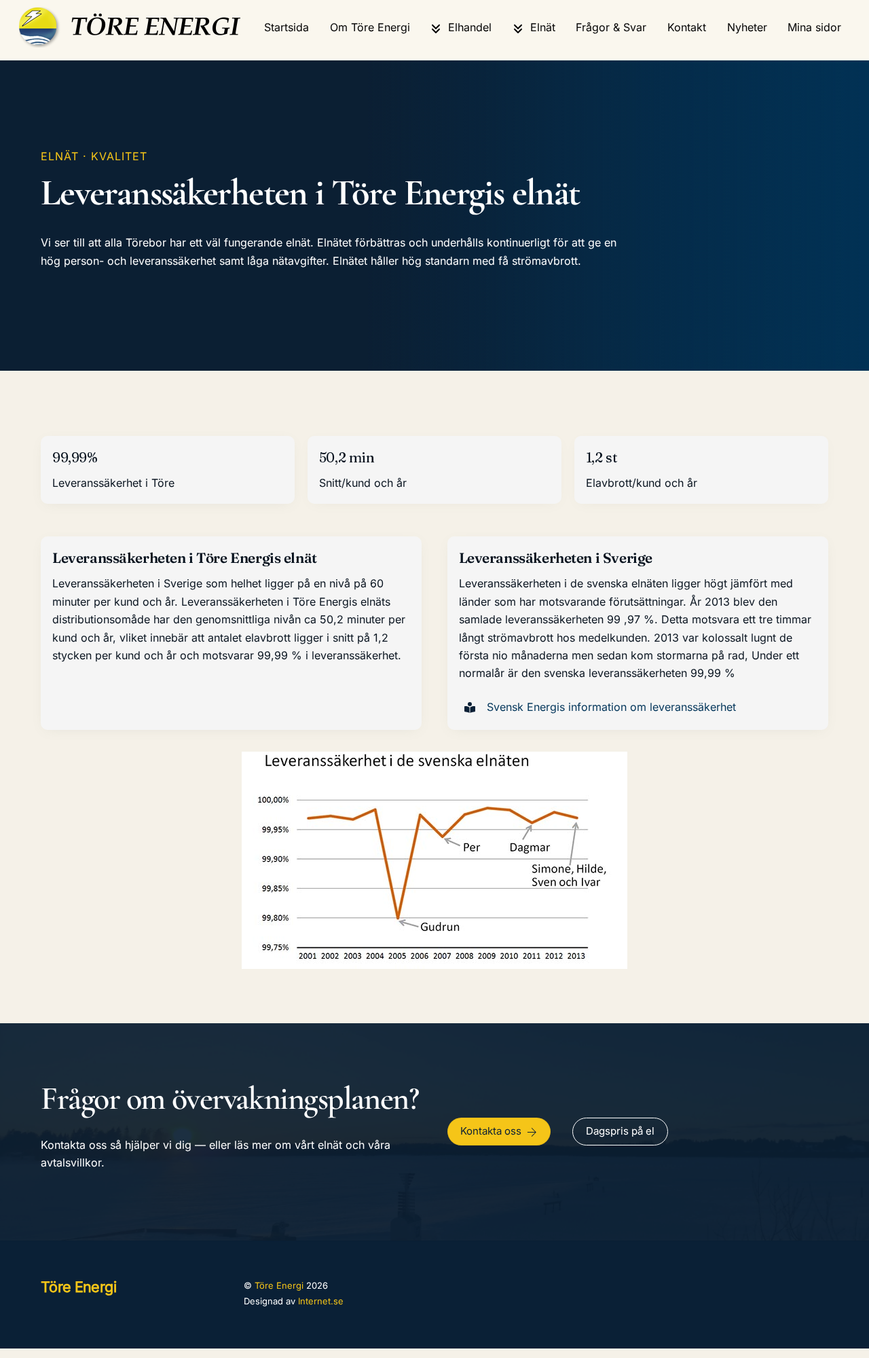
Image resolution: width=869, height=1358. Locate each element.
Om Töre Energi (370, 27)
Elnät (541, 27)
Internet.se (321, 1301)
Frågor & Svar (611, 27)
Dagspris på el (620, 1130)
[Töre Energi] (133, 41)
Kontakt (686, 27)
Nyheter (747, 27)
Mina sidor (814, 27)
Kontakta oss (490, 1130)
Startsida (286, 27)
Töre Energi (279, 1285)
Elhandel (468, 27)
